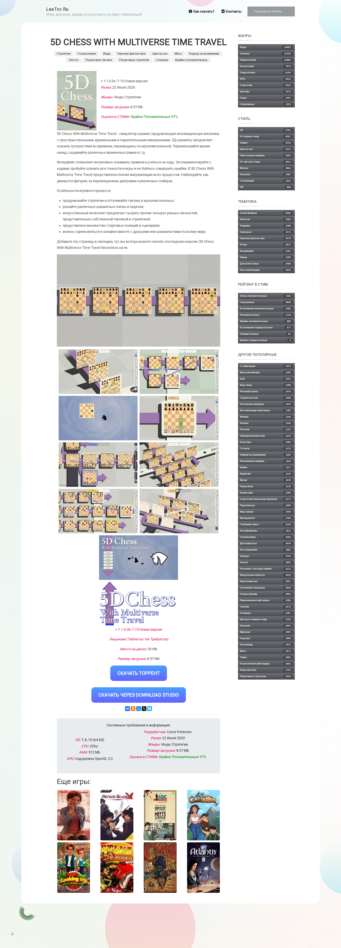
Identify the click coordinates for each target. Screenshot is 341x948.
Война (265, 467)
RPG (265, 79)
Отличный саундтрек (265, 587)
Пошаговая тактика (98, 60)
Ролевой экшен (265, 391)
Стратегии (63, 53)
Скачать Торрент (138, 673)
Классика (265, 442)
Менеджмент (265, 518)
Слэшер (265, 448)
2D (265, 130)
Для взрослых (265, 543)
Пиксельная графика (265, 155)
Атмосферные (265, 213)
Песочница (265, 644)
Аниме (265, 142)
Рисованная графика (265, 461)
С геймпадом (265, 366)
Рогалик (265, 429)
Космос (265, 423)
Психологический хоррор (265, 663)
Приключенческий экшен (265, 600)
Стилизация (265, 180)
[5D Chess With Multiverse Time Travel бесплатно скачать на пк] (98, 371)
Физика (265, 416)
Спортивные (265, 104)
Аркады (265, 556)
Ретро (265, 244)
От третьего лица (265, 161)
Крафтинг (265, 473)
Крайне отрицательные (265, 340)
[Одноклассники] (133, 708)
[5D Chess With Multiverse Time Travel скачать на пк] (98, 418)
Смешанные (265, 302)
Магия (265, 480)
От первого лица (265, 136)
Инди (106, 53)
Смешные (265, 232)
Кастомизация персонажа (265, 410)
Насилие (265, 625)
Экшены (265, 53)
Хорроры (265, 225)
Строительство (265, 397)
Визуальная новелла (265, 575)
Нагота (73, 60)
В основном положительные (265, 308)
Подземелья (265, 505)
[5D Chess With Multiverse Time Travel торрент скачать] (179, 371)
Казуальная (265, 66)
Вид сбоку (265, 385)
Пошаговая (265, 486)
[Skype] (149, 708)
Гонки (265, 98)
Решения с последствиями (265, 568)
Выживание (265, 251)
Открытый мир (265, 594)
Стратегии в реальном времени (265, 499)
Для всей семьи (265, 263)
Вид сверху (265, 511)
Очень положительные (265, 296)
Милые (265, 168)
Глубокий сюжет (265, 524)
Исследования (265, 549)
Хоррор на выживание (204, 53)
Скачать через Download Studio (138, 695)
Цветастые (160, 53)
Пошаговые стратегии (134, 60)
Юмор (265, 257)
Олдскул (265, 638)
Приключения (265, 60)
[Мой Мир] (138, 708)
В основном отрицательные (265, 327)
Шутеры (265, 91)
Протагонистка (265, 581)
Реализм (265, 174)
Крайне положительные (191, 60)
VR (265, 187)
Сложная (162, 60)
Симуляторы (265, 72)
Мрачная (265, 632)
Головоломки (86, 53)
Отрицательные (265, 334)
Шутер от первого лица (265, 619)
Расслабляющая (265, 270)
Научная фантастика (131, 53)
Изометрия (265, 492)
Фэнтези (265, 219)
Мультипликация (265, 372)
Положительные (265, 315)
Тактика (265, 606)
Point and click (265, 670)
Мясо (178, 53)
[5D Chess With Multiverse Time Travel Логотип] (138, 603)
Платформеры (265, 530)
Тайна (265, 657)
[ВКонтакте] (127, 708)
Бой (265, 378)
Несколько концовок (265, 404)
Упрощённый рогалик (265, 435)
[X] (144, 708)
